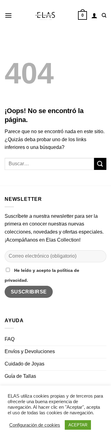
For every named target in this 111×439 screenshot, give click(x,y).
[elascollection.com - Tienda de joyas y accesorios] (45, 15)
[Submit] (100, 164)
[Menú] (8, 15)
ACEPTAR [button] (77, 425)
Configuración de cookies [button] (34, 425)
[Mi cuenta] (94, 15)
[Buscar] (104, 15)
